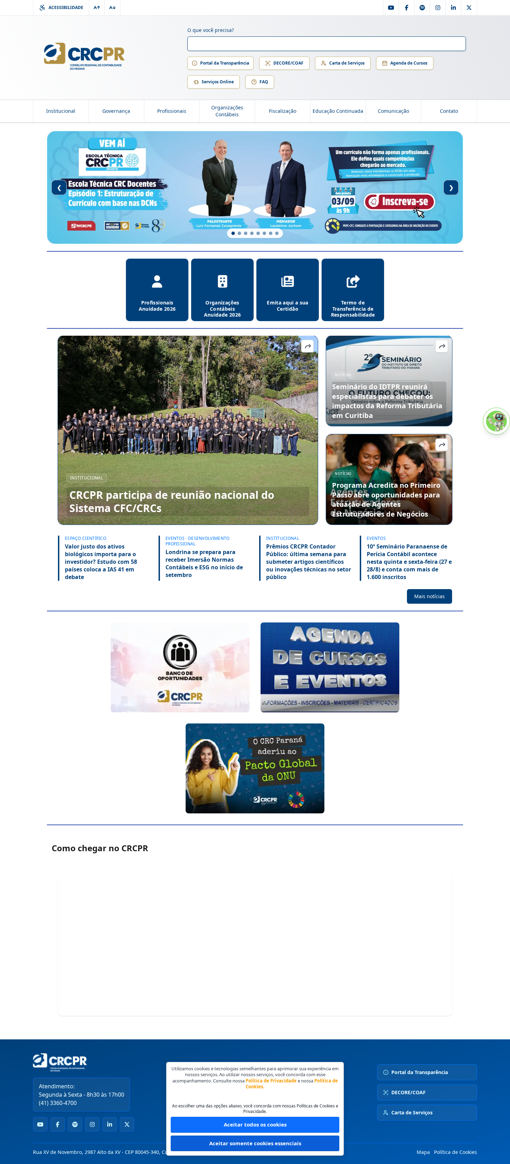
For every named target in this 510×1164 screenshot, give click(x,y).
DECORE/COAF (288, 63)
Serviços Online (218, 82)
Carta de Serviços (347, 63)
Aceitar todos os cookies (255, 1124)
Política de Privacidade (271, 1081)
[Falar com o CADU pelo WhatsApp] (496, 421)
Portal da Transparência (224, 63)
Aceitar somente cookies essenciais (255, 1143)
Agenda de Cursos (408, 63)
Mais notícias (429, 596)
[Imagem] (180, 667)
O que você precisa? (210, 30)
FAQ (264, 82)
